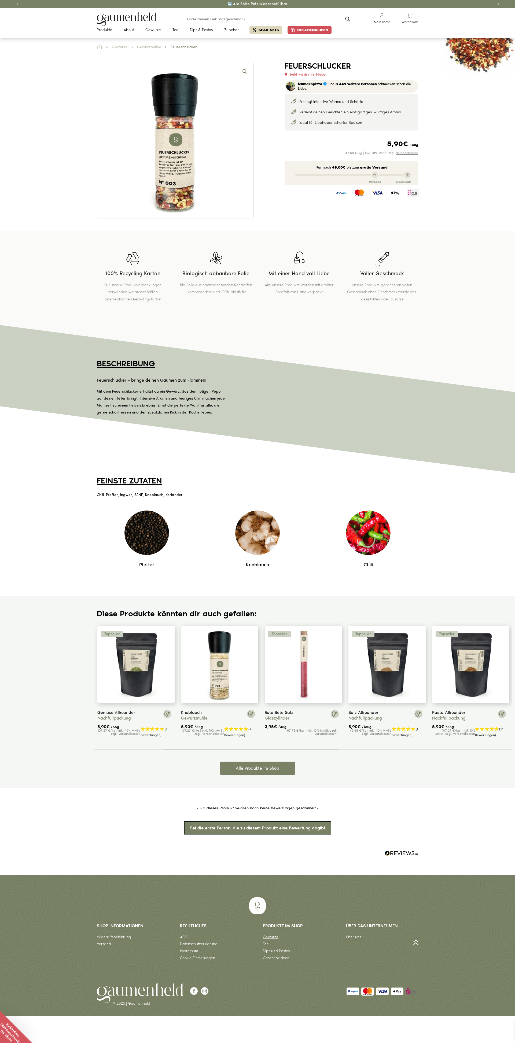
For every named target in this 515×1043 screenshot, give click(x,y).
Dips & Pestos (201, 30)
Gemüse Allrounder (116, 712)
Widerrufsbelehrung (114, 937)
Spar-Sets (269, 30)
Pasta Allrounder (448, 712)
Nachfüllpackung (114, 718)
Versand (104, 944)
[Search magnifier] (347, 19)
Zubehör (231, 30)
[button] (245, 71)
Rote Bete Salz (279, 712)
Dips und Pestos (276, 951)
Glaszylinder (277, 718)
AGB (183, 937)
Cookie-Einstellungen (197, 958)
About (129, 30)
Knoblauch (191, 712)
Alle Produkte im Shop (257, 768)
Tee (175, 30)
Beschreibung (126, 363)
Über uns (353, 937)
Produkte (104, 30)
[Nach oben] (415, 944)
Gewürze (153, 30)
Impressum (189, 951)
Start (99, 47)
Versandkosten (407, 153)
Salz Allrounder (363, 712)
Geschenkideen (312, 30)
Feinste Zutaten (129, 481)
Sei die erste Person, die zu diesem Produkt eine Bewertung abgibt (257, 827)
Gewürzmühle (149, 47)
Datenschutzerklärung (199, 944)
